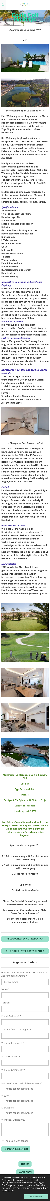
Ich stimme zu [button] (36, 1196)
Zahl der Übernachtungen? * (16, 1029)
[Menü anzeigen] (47, 5)
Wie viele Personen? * (12, 1043)
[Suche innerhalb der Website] (3, 5)
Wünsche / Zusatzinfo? (13, 1119)
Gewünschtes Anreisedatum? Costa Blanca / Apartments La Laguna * (24, 974)
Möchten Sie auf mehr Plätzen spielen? (21, 1083)
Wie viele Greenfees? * (13, 1069)
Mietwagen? (7, 1107)
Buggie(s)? (6, 1095)
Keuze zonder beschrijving (19, 1088)
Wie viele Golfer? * (10, 1056)
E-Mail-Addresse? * (11, 1016)
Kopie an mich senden (17, 1140)
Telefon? (6, 1002)
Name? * (5, 989)
